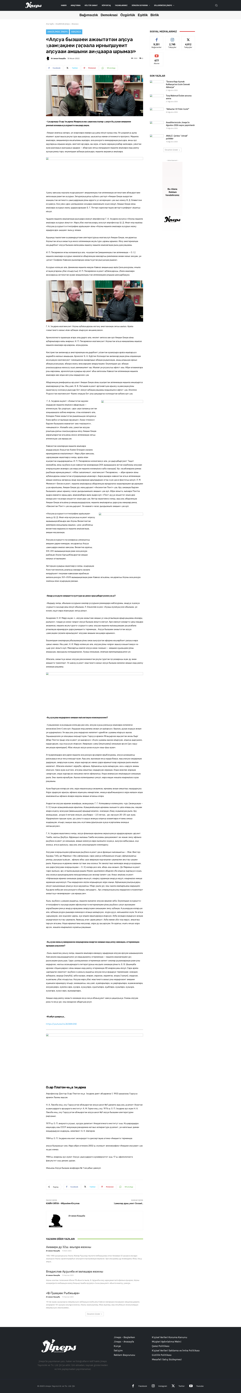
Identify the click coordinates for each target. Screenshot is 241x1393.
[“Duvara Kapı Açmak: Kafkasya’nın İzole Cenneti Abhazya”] (157, 85)
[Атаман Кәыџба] (48, 58)
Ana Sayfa (50, 24)
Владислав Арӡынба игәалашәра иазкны (74, 1271)
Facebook (142, 1386)
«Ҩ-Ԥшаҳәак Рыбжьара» (63, 1293)
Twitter (182, 1386)
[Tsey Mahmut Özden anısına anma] (157, 99)
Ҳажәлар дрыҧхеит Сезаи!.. (128, 1203)
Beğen (156, 38)
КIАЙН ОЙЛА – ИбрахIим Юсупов (62, 1203)
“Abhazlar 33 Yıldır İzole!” (177, 109)
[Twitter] (173, 1386)
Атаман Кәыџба (58, 58)
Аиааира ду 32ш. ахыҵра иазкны (68, 1247)
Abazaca (75, 24)
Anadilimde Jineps (63, 24)
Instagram (162, 1386)
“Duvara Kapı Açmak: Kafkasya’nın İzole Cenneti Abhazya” (178, 84)
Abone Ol (157, 54)
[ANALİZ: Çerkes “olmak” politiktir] (157, 139)
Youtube (200, 1386)
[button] (216, 5)
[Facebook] (133, 1386)
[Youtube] (191, 1386)
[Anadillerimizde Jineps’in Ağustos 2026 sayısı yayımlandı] (157, 126)
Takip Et (172, 38)
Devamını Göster (93, 1314)
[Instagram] (153, 1386)
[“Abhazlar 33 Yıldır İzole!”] (157, 112)
